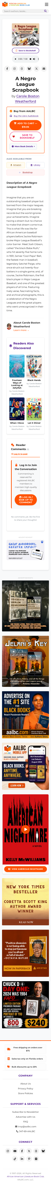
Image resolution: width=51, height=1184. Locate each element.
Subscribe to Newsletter (25, 1112)
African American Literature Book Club (25, 1176)
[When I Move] (16, 409)
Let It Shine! (34, 423)
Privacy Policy (25, 1088)
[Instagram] (8, 1151)
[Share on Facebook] (7, 69)
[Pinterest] (29, 1158)
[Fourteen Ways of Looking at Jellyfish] (16, 367)
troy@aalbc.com (27, 1126)
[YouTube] (15, 1151)
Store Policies (25, 1093)
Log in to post (20, 454)
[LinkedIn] (22, 1158)
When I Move (17, 423)
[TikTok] (15, 1158)
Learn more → (21, 330)
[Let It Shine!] (34, 409)
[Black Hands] (34, 367)
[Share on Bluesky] (29, 69)
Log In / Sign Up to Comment (26, 500)
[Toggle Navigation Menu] (46, 4)
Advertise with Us (25, 1117)
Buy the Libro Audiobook (26, 116)
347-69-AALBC (27, 1131)
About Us (25, 1083)
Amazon (17, 165)
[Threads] (36, 1151)
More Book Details (24, 146)
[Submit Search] (45, 11)
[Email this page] (44, 69)
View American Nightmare (27, 869)
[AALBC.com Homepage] (16, 4)
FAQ (25, 1121)
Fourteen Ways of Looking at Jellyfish (17, 384)
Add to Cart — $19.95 (27, 125)
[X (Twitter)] (29, 1151)
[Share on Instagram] (14, 69)
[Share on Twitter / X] (36, 69)
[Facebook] (22, 1151)
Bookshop (28, 172)
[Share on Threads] (22, 69)
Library (37, 165)
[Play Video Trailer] (25, 829)
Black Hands (34, 380)
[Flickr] (36, 1158)
